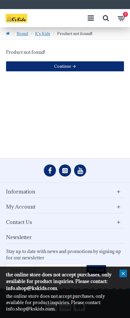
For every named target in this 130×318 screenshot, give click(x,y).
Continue (62, 66)
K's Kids (42, 33)
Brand (22, 33)
